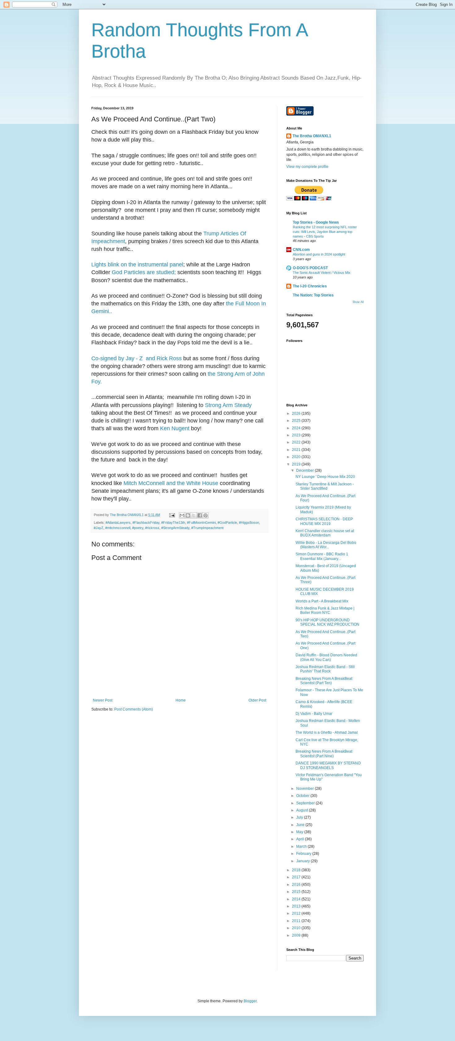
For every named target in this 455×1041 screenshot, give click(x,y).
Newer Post (102, 700)
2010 (296, 928)
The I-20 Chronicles (310, 286)
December (305, 470)
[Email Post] (172, 515)
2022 (296, 442)
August (302, 810)
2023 (296, 435)
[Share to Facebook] (200, 515)
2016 (296, 884)
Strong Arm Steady (228, 405)
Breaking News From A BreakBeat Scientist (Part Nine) (324, 753)
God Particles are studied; (144, 272)
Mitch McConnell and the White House (171, 483)
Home (181, 700)
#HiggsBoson (249, 522)
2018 (296, 870)
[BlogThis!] (188, 515)
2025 (296, 420)
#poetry (137, 528)
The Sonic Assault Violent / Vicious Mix (321, 272)
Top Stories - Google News (316, 222)
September (306, 803)
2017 (296, 877)
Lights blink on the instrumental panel (137, 264)
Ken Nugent (174, 428)
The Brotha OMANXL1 (311, 136)
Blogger (250, 1001)
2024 (296, 428)
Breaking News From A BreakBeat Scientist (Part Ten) (324, 680)
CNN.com (301, 249)
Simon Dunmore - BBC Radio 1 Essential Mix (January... (322, 556)
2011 (296, 921)
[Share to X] (194, 515)
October (303, 796)
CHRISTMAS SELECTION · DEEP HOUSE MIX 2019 (324, 521)
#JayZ (98, 528)
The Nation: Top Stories (313, 295)
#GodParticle (227, 522)
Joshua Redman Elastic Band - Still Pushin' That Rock (325, 669)
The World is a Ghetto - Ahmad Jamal (327, 732)
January (303, 861)
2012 (296, 913)
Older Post (257, 700)
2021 (296, 450)
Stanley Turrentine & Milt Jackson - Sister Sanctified (325, 486)
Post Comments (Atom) (133, 709)
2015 (296, 892)
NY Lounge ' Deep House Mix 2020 (325, 477)
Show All (358, 302)
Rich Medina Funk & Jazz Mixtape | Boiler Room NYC (325, 610)
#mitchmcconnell (117, 528)
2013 (296, 906)
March (302, 846)
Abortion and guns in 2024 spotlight (319, 254)
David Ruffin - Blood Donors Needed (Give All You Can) (326, 657)
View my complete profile (307, 166)
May (300, 832)
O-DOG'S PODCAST (310, 268)
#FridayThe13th (173, 522)
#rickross (152, 528)
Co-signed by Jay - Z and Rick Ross (136, 358)
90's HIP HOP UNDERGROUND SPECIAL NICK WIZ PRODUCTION (327, 622)
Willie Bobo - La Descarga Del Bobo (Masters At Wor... (326, 544)
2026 (296, 413)
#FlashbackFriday (145, 522)
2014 (296, 899)
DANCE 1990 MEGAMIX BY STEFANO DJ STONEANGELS (328, 765)
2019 (296, 464)
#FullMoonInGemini (201, 522)
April (300, 839)
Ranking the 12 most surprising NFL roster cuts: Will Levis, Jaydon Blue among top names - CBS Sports (325, 231)
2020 (296, 457)
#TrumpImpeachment (207, 528)
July (300, 817)
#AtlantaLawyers (118, 522)
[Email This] (182, 515)
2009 (296, 935)
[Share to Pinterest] (205, 515)
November (305, 788)
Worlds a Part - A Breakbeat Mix (322, 601)
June (301, 825)
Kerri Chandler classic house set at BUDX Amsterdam (325, 533)
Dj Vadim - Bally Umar (314, 713)
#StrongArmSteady (175, 528)
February (304, 853)
